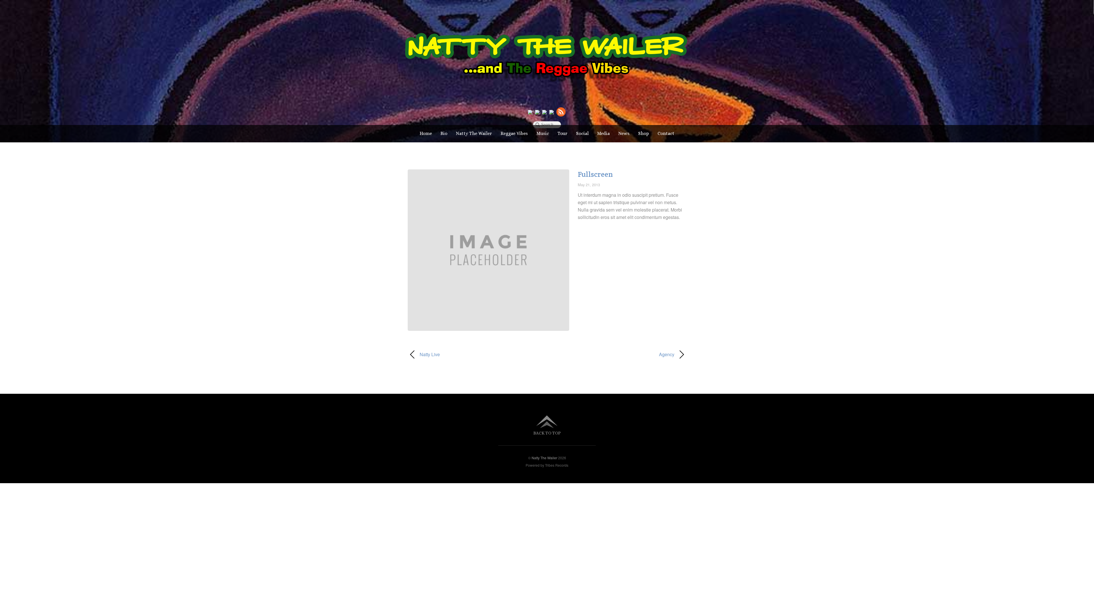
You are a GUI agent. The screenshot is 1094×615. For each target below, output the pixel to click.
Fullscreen (595, 174)
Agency (614, 354)
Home (426, 133)
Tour (563, 133)
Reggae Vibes (514, 133)
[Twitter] (530, 111)
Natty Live (424, 354)
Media (603, 133)
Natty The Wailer (474, 133)
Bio (443, 133)
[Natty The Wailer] (547, 90)
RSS (561, 112)
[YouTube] (551, 111)
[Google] (544, 111)
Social (582, 133)
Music (542, 133)
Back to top (547, 432)
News (624, 133)
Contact (666, 133)
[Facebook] (537, 111)
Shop (643, 133)
